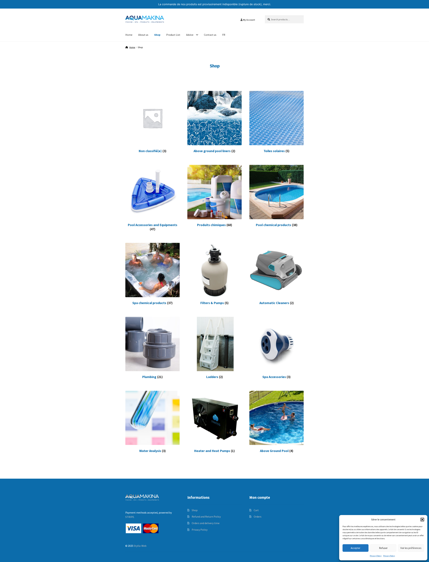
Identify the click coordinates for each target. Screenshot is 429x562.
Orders (257, 516)
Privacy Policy (376, 555)
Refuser (383, 548)
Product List (173, 34)
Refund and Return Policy (206, 516)
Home (128, 34)
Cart (256, 510)
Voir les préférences (410, 548)
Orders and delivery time (206, 523)
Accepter (355, 548)
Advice (189, 34)
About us (143, 34)
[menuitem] (224, 35)
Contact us (210, 34)
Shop (157, 34)
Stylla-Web (140, 545)
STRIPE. (130, 517)
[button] (422, 519)
